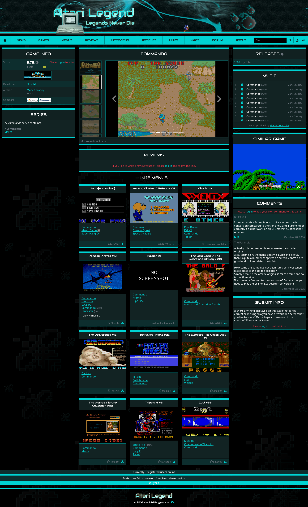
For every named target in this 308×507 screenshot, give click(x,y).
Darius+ (86, 373)
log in (61, 62)
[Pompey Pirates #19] (102, 277)
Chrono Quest (141, 230)
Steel (187, 379)
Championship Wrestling (199, 444)
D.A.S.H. (86, 304)
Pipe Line (138, 301)
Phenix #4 (205, 188)
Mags (195, 40)
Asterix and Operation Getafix (202, 304)
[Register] (297, 40)
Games (43, 40)
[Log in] (303, 40)
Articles (149, 40)
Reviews (91, 40)
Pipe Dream (191, 227)
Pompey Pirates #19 (103, 256)
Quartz (137, 377)
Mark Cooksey (35, 90)
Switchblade (140, 380)
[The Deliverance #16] (102, 353)
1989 (237, 62)
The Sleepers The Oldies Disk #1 (205, 336)
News (21, 40)
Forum (217, 40)
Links (173, 40)
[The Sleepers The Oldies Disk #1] (205, 357)
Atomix (137, 297)
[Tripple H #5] (154, 423)
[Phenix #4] (205, 207)
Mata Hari (190, 441)
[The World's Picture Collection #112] (102, 426)
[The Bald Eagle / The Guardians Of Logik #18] (205, 280)
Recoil (136, 454)
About (241, 40)
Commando (88, 227)
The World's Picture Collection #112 (103, 404)
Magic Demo (89, 230)
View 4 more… (91, 315)
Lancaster (87, 301)
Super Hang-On (90, 233)
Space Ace (139, 444)
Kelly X (188, 230)
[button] (114, 99)
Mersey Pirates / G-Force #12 (154, 188)
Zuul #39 (205, 402)
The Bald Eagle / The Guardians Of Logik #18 (205, 257)
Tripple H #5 (154, 402)
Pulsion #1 (154, 256)
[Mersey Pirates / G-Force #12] (154, 207)
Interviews (120, 40)
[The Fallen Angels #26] (154, 355)
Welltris (188, 383)
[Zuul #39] (205, 421)
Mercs (8, 132)
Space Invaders (142, 233)
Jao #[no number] (102, 188)
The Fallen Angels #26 (154, 334)
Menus (67, 40)
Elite (29, 84)
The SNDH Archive (279, 125)
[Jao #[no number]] (102, 207)
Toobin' (188, 236)
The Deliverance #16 (103, 334)
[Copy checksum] (109, 244)
